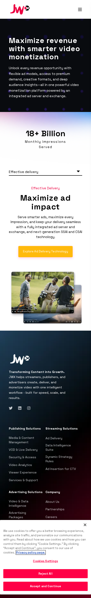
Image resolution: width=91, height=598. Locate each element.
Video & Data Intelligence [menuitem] (18, 503)
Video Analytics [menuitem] (20, 465)
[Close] (85, 525)
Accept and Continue (45, 586)
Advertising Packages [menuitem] (17, 515)
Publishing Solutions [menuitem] (25, 428)
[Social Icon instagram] (27, 408)
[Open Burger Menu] (80, 9)
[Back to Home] (20, 9)
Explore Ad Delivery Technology (45, 251)
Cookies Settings (45, 561)
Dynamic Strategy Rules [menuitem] (59, 459)
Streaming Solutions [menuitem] (62, 428)
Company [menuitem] (53, 492)
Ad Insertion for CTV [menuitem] (61, 469)
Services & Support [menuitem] (23, 480)
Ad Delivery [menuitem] (54, 438)
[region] (45, 557)
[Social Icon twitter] (12, 408)
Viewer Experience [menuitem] (23, 472)
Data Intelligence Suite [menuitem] (58, 447)
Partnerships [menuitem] (55, 509)
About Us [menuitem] (52, 502)
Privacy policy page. (30, 552)
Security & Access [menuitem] (22, 457)
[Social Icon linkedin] (19, 408)
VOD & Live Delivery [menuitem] (23, 450)
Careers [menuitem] (51, 517)
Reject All (45, 574)
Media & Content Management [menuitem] (21, 440)
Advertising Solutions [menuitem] (25, 492)
